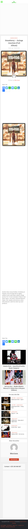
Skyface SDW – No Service (17, 434)
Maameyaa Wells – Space (17, 399)
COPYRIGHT (9, 525)
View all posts (14, 459)
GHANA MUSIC (14, 38)
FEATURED (13, 398)
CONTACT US (21, 525)
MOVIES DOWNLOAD (10, 526)
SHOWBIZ (3, 526)
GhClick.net (12, 521)
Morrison (18, 48)
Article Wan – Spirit (16, 427)
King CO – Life (14, 413)
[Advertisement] (14, 19)
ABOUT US (15, 525)
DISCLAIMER (3, 525)
